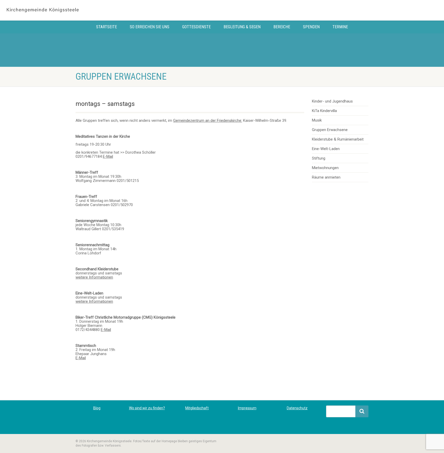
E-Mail (108, 156)
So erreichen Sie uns (149, 26)
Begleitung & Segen (242, 26)
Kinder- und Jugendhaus (332, 101)
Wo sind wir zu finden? (147, 408)
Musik (317, 120)
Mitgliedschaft (197, 408)
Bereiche (281, 26)
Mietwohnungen (325, 168)
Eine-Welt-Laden (326, 149)
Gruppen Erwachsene (330, 130)
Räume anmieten (326, 177)
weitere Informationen (94, 277)
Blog (96, 408)
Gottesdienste (196, 26)
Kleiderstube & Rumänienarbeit (338, 139)
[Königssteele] (74, 10)
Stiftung (318, 158)
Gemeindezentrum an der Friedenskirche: (207, 120)
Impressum (247, 408)
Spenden (311, 26)
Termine (340, 26)
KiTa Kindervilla (324, 111)
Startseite (106, 26)
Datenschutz (297, 408)
